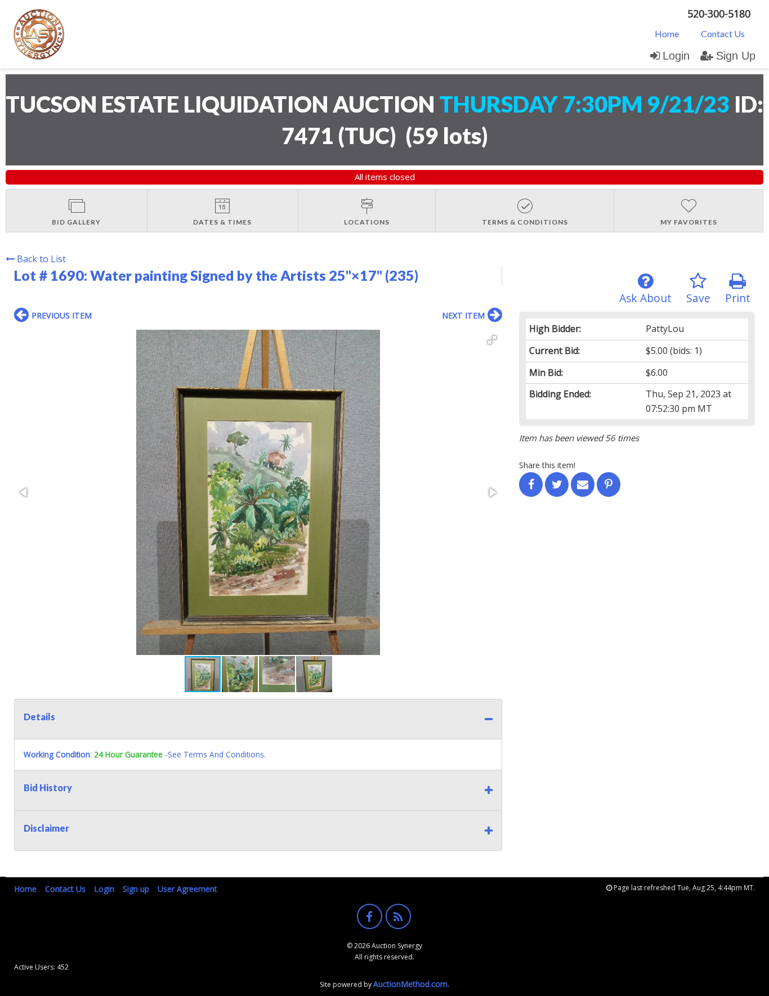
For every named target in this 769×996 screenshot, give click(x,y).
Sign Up (735, 56)
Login (676, 56)
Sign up (136, 888)
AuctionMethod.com (410, 984)
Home (667, 33)
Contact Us (723, 33)
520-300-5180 (718, 13)
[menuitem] (667, 33)
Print (737, 298)
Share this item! (547, 465)
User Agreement (187, 888)
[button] (492, 340)
